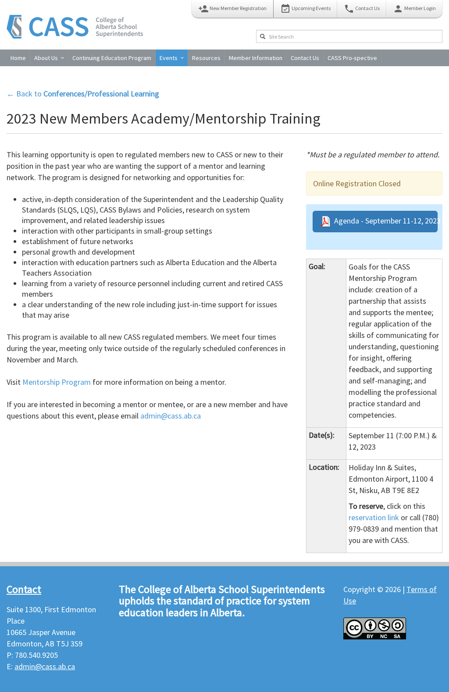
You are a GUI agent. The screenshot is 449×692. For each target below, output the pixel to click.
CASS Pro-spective (352, 58)
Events (169, 58)
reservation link (374, 517)
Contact (24, 589)
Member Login (414, 9)
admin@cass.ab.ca (171, 416)
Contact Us (362, 9)
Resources (206, 58)
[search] (262, 36)
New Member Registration (232, 9)
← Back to (83, 94)
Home (18, 58)
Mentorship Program (56, 382)
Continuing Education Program (111, 58)
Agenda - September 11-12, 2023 (384, 221)
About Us (46, 58)
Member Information (255, 58)
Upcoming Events (305, 9)
